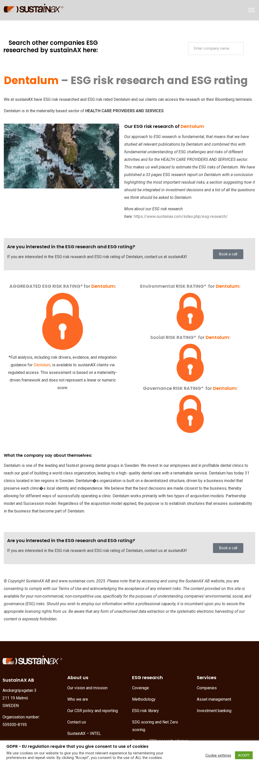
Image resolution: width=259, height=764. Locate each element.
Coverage (140, 687)
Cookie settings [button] (218, 755)
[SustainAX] (33, 9)
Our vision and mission (87, 687)
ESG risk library (145, 710)
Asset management (214, 699)
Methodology (144, 699)
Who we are (77, 699)
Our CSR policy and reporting (92, 710)
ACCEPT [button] (244, 755)
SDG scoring (143, 722)
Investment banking (214, 710)
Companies (207, 687)
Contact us (76, 722)
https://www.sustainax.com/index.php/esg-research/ (181, 216)
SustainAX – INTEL (84, 733)
